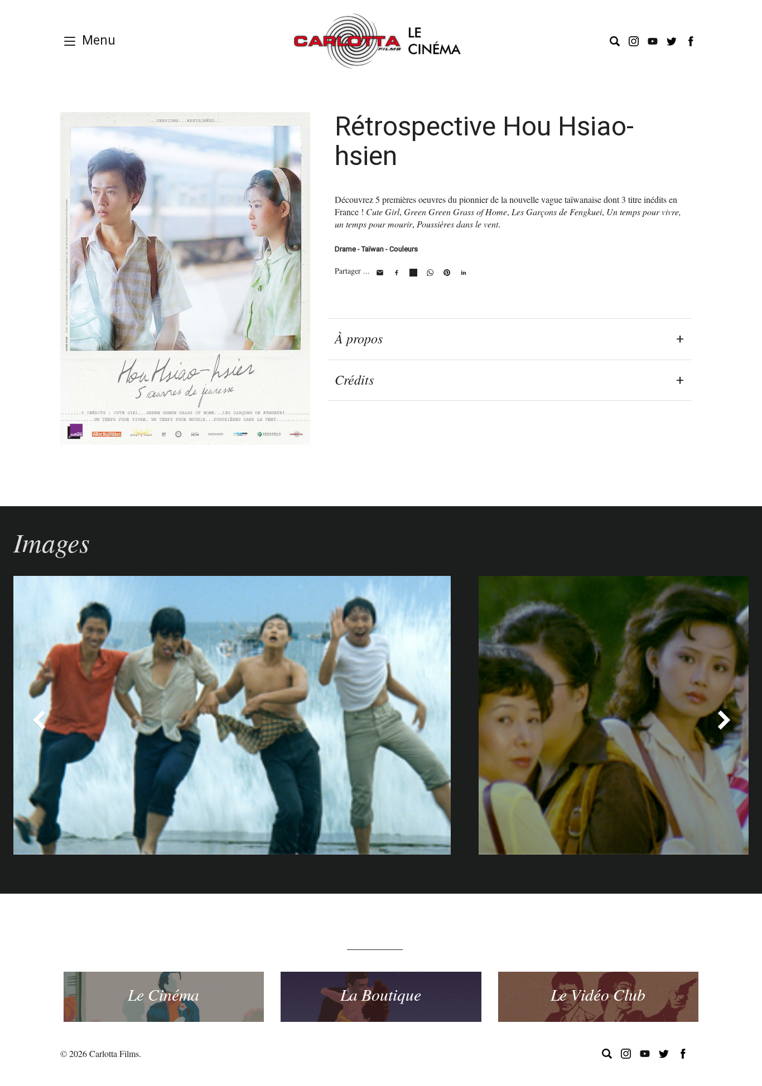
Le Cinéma (163, 994)
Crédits (354, 379)
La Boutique (380, 994)
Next (723, 720)
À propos (359, 338)
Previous (38, 720)
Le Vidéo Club (598, 994)
